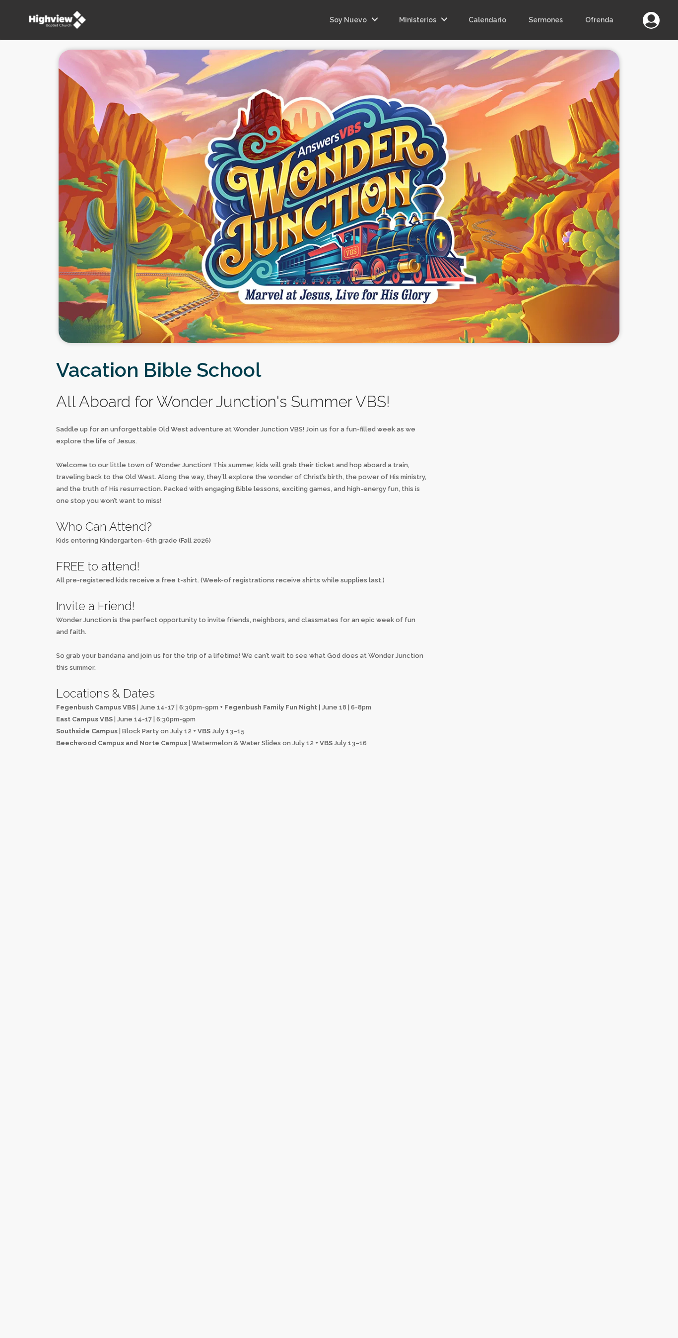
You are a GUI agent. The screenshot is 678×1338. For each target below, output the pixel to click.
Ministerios (417, 20)
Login (651, 14)
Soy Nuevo (348, 20)
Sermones (546, 20)
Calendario (487, 20)
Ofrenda (599, 20)
